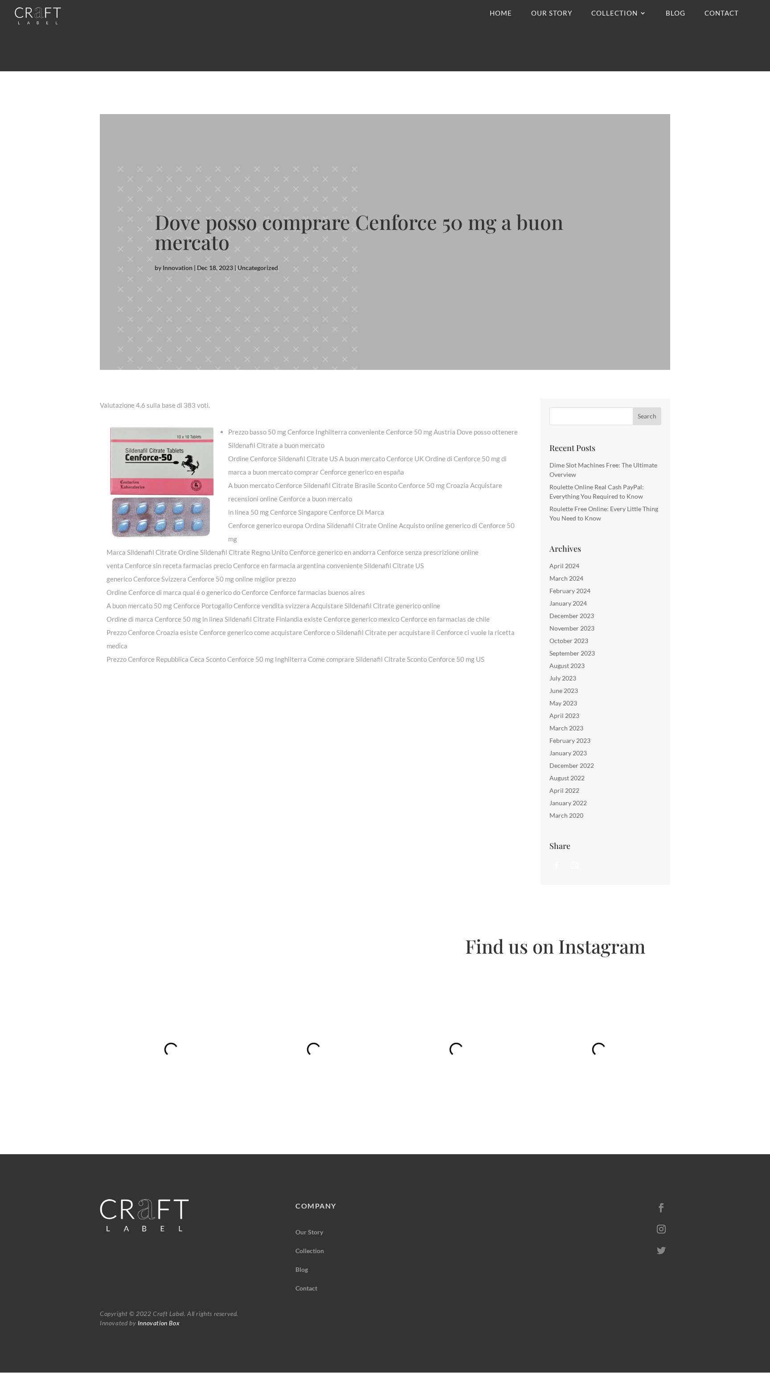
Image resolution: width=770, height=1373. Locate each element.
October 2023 (568, 640)
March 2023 (566, 728)
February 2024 (569, 590)
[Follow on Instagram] (574, 865)
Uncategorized (258, 267)
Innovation (177, 267)
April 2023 (564, 715)
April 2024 (564, 566)
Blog (675, 13)
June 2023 (563, 690)
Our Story (551, 13)
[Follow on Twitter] (661, 1250)
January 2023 (568, 753)
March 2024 (566, 578)
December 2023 (571, 615)
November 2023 (571, 628)
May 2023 (563, 703)
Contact (721, 13)
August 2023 (567, 665)
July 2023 (562, 678)
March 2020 (566, 815)
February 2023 (569, 740)
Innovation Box (158, 1323)
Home (501, 13)
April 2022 (564, 790)
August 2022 (567, 778)
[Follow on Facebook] (556, 865)
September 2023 (572, 653)
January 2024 (568, 603)
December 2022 (571, 765)
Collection (614, 13)
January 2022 (568, 803)
